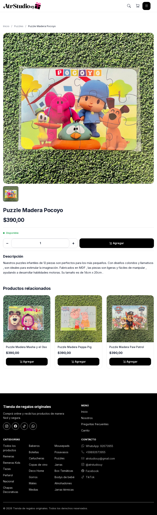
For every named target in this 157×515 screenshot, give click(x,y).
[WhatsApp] (33, 426)
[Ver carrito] (138, 6)
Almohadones (63, 483)
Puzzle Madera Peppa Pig (75, 347)
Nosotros (87, 418)
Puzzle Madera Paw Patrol (126, 347)
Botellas (34, 452)
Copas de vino (38, 464)
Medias (33, 489)
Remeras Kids (11, 462)
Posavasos (61, 452)
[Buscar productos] (129, 6)
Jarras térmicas (64, 489)
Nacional (8, 481)
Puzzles (18, 26)
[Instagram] (6, 426)
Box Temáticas (64, 470)
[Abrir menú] (146, 6)
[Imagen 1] (10, 194)
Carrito (85, 430)
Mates (33, 483)
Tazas (7, 468)
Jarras (58, 464)
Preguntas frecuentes (95, 424)
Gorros (33, 477)
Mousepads (62, 445)
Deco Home (36, 470)
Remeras (8, 456)
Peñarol (8, 475)
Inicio (6, 26)
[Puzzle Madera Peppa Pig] (78, 318)
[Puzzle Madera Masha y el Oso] (26, 318)
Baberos (34, 445)
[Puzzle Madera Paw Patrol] (130, 318)
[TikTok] (24, 426)
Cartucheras (36, 458)
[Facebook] (15, 426)
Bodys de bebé (64, 477)
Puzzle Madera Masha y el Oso (26, 347)
